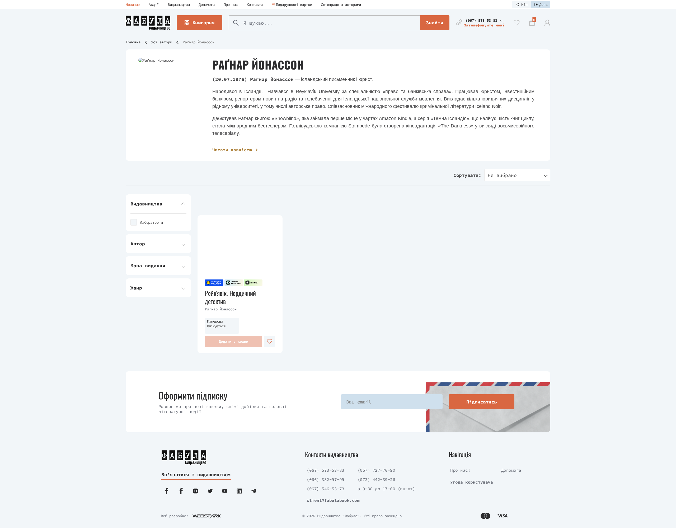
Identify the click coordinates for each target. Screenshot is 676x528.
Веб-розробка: (174, 515)
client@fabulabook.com (333, 500)
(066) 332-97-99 (325, 479)
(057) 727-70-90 (376, 470)
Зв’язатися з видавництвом (196, 474)
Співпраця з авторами (341, 4)
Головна (133, 42)
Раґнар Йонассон (221, 309)
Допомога (207, 4)
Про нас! (460, 470)
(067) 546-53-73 (325, 488)
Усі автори (161, 42)
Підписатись (481, 402)
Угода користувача (471, 482)
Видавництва (179, 4)
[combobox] (517, 175)
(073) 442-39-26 (376, 479)
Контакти (255, 4)
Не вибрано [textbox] (502, 175)
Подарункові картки (294, 4)
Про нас (231, 4)
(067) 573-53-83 (325, 470)
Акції (154, 4)
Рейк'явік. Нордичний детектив (230, 297)
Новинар (133, 4)
